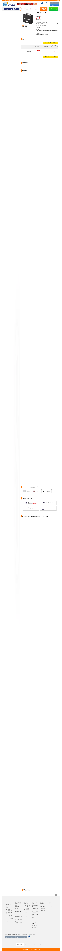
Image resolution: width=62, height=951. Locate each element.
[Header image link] (25, 4)
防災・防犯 (51, 899)
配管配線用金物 (27, 909)
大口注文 (7, 901)
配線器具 (17, 915)
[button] (53, 9)
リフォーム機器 (35, 899)
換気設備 (17, 899)
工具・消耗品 (33, 39)
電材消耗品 (42, 908)
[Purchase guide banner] (31, 503)
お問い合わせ (8, 902)
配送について (8, 904)
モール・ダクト (27, 906)
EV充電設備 (34, 912)
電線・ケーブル (27, 902)
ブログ (7, 921)
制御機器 (42, 903)
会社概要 (30, 934)
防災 (49, 902)
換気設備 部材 (18, 902)
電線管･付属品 (26, 903)
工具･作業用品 (39, 39)
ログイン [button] (55, 5)
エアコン (25, 916)
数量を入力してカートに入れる (51, 42)
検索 (44, 9)
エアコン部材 (26, 915)
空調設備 (25, 912)
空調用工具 (42, 910)
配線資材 (25, 899)
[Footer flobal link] (20, 944)
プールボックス (27, 905)
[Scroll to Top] (56, 895)
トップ (28, 39)
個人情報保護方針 (13, 934)
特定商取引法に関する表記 (23, 934)
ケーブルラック (27, 908)
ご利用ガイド (8, 899)
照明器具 (42, 902)
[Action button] (10, 937)
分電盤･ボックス (18, 922)
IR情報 (34, 934)
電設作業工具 (46, 39)
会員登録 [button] (55, 2)
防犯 (49, 903)
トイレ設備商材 (35, 911)
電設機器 (42, 899)
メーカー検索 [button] (12, 9)
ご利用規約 (7, 934)
